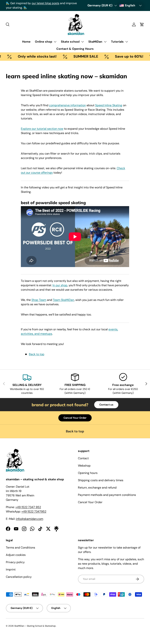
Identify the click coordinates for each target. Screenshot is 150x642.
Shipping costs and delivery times (100, 480)
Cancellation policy (19, 577)
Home (26, 42)
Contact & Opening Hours (75, 49)
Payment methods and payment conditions (107, 495)
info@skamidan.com (29, 519)
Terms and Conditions (20, 547)
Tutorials (117, 42)
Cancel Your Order (75, 417)
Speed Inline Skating (108, 105)
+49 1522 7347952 (33, 511)
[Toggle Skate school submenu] (82, 42)
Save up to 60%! (125, 56)
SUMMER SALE (81, 56)
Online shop (43, 42)
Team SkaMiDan (63, 300)
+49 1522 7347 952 (28, 507)
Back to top (36, 354)
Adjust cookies (16, 555)
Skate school (70, 42)
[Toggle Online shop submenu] (55, 42)
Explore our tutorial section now (42, 129)
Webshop (84, 466)
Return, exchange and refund (97, 487)
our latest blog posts (50, 3)
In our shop (59, 285)
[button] (142, 24)
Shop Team (38, 300)
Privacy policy (15, 562)
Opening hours (88, 473)
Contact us (106, 404)
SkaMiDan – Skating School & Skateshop (35, 625)
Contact (83, 458)
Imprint (11, 569)
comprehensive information (67, 105)
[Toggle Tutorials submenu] (126, 42)
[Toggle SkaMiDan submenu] (105, 42)
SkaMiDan (95, 42)
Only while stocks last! (33, 56)
